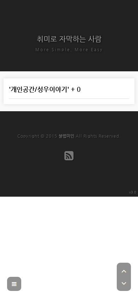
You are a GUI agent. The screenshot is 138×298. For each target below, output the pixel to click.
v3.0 (132, 192)
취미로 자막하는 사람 (69, 39)
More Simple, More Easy (69, 49)
